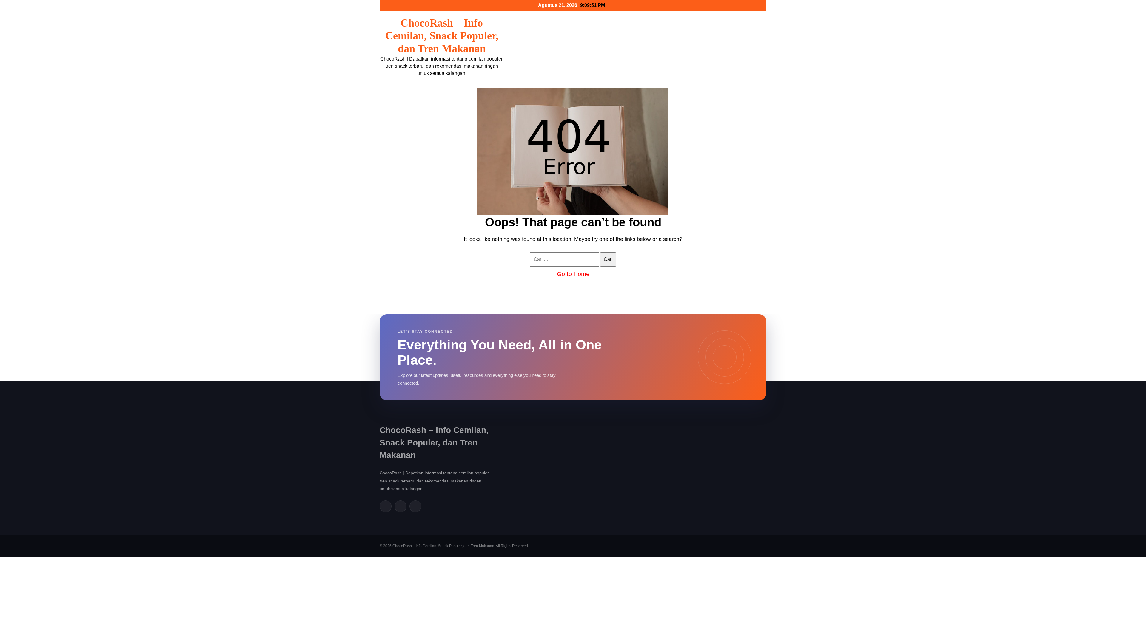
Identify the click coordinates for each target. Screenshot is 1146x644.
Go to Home (573, 274)
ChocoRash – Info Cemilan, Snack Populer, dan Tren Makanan (441, 36)
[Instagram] (415, 506)
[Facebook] (386, 506)
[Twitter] (400, 506)
